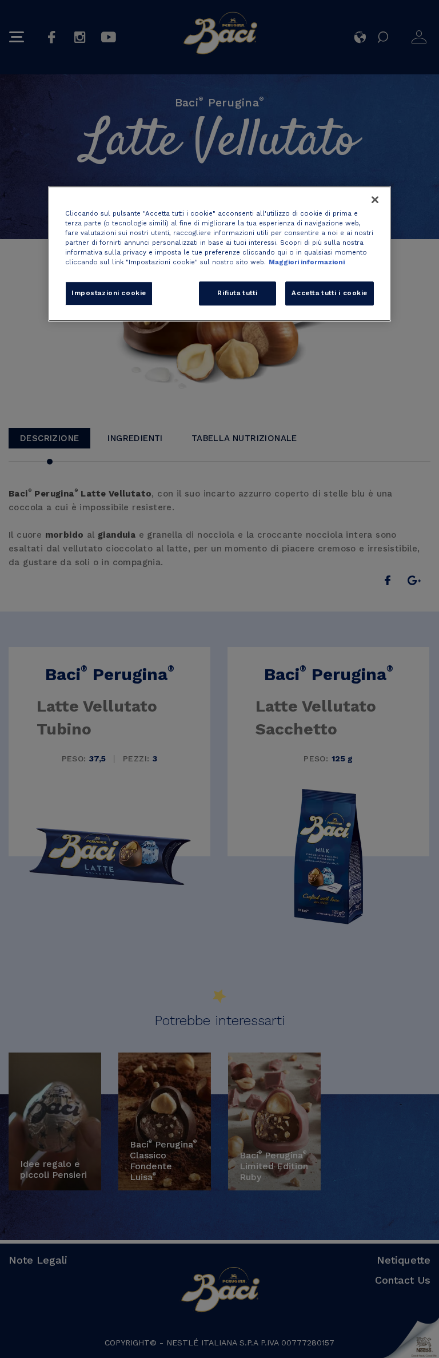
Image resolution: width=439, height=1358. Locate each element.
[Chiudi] (375, 199)
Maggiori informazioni (307, 263)
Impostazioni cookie (108, 293)
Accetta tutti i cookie (330, 293)
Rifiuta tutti (237, 293)
